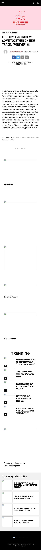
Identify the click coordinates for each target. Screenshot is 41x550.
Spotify (4, 140)
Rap (37, 137)
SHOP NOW (8, 185)
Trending (11, 140)
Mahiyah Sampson (16, 52)
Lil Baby (23, 137)
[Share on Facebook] (14, 57)
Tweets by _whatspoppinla (14, 463)
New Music (31, 137)
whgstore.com (10, 339)
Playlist (14, 297)
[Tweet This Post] (18, 57)
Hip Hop (16, 137)
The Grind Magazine (12, 466)
